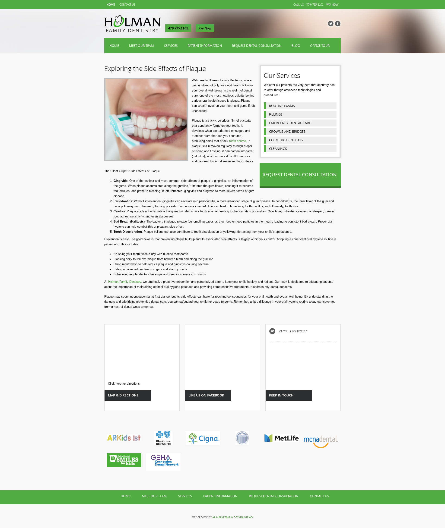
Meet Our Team (141, 45)
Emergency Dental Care (290, 123)
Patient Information (205, 45)
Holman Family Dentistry (124, 281)
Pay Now (332, 4)
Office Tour (320, 45)
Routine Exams (282, 106)
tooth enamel (237, 141)
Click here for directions (124, 383)
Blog (296, 45)
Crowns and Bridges (287, 131)
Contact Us (127, 4)
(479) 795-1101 (314, 4)
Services (171, 45)
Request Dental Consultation (256, 45)
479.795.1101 (178, 28)
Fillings (276, 114)
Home (111, 4)
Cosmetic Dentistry (286, 140)
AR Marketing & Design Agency (232, 517)
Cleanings (278, 148)
